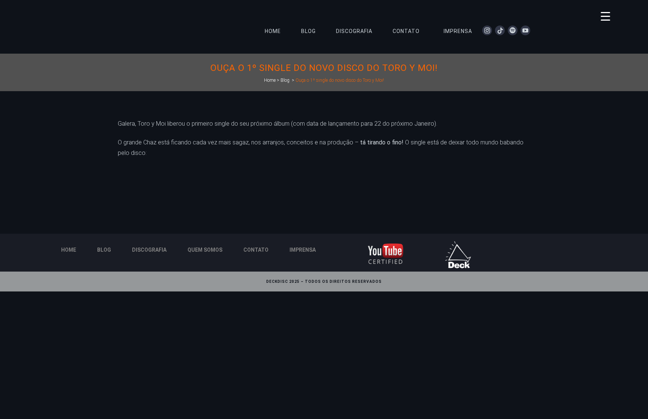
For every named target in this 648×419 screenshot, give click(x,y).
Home (270, 80)
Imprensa (303, 250)
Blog (285, 80)
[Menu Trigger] (605, 16)
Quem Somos (205, 250)
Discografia (149, 250)
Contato (255, 250)
